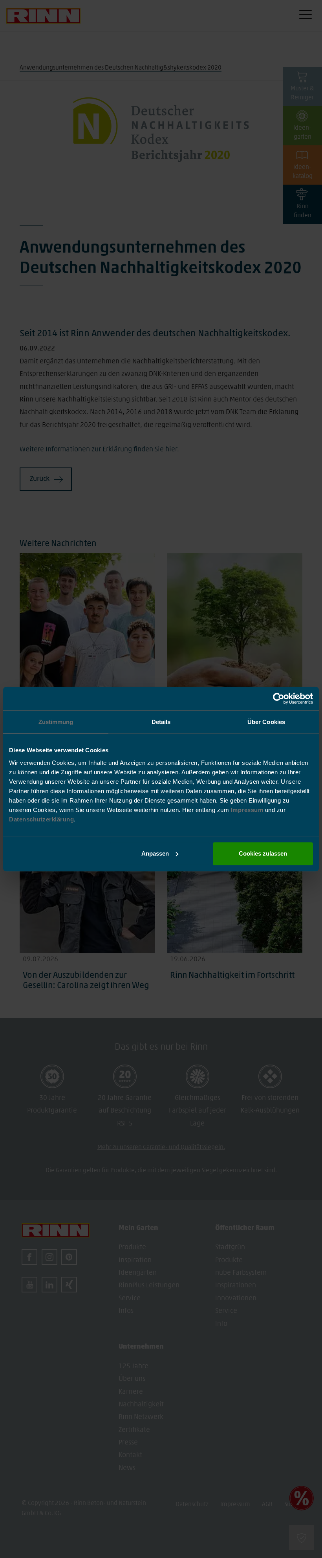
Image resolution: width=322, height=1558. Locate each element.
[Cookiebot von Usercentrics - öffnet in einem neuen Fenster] (278, 698)
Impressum (248, 809)
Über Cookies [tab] (266, 722)
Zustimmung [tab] (55, 722)
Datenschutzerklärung (41, 819)
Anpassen (155, 853)
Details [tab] (161, 722)
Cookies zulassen (263, 853)
